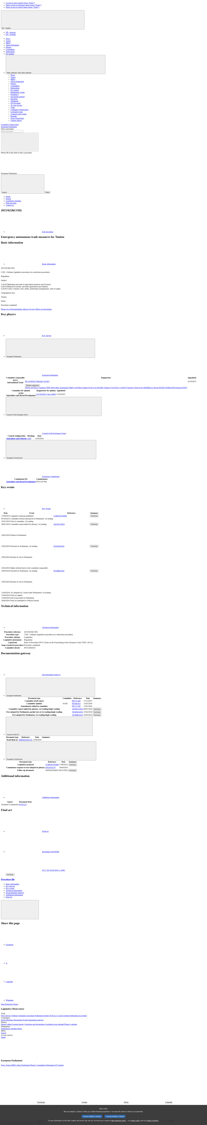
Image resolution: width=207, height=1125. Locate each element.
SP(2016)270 (50, 767)
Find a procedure (7, 129)
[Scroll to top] (20, 909)
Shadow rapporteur (32, 385)
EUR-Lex (23, 804)
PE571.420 (76, 701)
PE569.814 (76, 704)
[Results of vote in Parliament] (71, 565)
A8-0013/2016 (59, 524)
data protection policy (118, 1121)
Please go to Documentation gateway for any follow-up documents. (26, 309)
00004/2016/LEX (25, 740)
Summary (94, 516)
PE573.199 (76, 706)
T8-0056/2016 (58, 546)
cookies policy (135, 1121)
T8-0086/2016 (58, 571)
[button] (37, 1056)
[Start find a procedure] (20, 142)
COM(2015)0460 (60, 516)
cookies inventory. (152, 1121)
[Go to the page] (71, 543)
